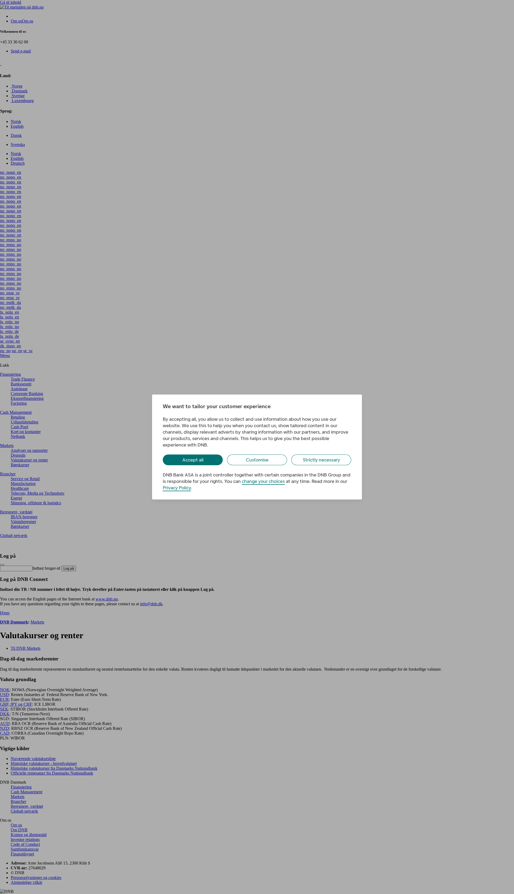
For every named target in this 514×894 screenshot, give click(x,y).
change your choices (263, 481)
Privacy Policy (177, 488)
